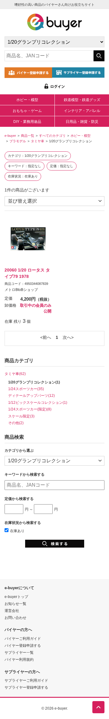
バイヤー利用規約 (19, 659)
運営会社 (12, 611)
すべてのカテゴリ (52, 135)
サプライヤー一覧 (19, 652)
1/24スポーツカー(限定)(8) (29, 409)
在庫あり (17, 531)
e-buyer (10, 135)
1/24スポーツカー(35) (26, 389)
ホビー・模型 (27, 100)
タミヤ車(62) (15, 374)
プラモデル (17, 141)
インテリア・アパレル (82, 111)
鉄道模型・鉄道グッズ (82, 100)
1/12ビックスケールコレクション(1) (37, 402)
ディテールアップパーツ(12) (31, 395)
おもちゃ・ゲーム (27, 111)
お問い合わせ (15, 617)
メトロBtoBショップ (21, 290)
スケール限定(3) (21, 416)
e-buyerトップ (16, 597)
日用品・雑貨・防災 (82, 122)
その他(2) (16, 423)
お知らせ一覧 (15, 604)
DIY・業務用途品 (27, 122)
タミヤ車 (37, 141)
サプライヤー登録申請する (26, 687)
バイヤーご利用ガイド (23, 638)
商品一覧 (27, 135)
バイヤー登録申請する (23, 645)
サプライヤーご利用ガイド (26, 680)
